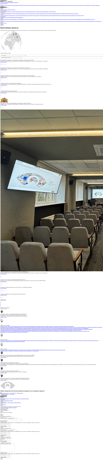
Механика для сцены (91, 19)
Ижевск (22, 5)
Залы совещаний (3, 13)
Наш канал (12, 394)
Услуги (5, 2)
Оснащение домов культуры (44, 13)
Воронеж (10, 5)
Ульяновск (94, 5)
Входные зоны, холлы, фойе (73, 13)
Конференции (3, 17)
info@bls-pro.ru (4, 393)
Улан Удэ (90, 5)
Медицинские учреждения (27, 15)
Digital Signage (58, 21)
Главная (1, 24)
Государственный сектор (37, 15)
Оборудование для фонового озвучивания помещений (10, 21)
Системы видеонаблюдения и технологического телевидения (61, 19)
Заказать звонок (3, 402)
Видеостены (8, 19)
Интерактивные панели (32, 19)
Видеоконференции (19, 17)
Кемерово (34, 5)
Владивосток (6, 5)
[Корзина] (7, 7)
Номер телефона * (3, 418)
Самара (66, 5)
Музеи (51, 13)
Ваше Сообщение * (4, 420)
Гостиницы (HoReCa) (4, 15)
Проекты (8, 2)
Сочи (79, 5)
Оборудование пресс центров (33, 13)
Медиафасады (3, 19)
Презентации (13, 17)
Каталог (2, 2)
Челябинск (2, 6)
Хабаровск (98, 5)
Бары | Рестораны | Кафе (79, 15)
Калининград (29, 5)
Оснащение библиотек (56, 13)
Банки (73, 15)
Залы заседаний (16, 13)
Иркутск (25, 5)
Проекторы (75, 19)
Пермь (63, 5)
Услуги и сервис (12, 398)
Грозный (13, 5)
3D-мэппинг (53, 21)
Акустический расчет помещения (45, 21)
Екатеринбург (10, 1)
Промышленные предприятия (47, 15)
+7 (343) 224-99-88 (3, 3)
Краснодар (38, 5)
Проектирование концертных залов (19, 11)
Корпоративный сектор (57, 15)
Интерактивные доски (14, 19)
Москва (46, 5)
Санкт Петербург (71, 5)
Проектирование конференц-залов (6, 11)
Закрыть (1, 436)
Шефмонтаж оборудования (82, 19)
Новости (2, 400)
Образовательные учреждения (14, 15)
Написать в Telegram (5, 394)
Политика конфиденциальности (11, 407)
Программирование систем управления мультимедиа (84, 21)
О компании (12, 2)
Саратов (76, 5)
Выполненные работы (4, 398)
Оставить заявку (3, 395)
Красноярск (42, 5)
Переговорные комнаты (23, 13)
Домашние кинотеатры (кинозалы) (43, 19)
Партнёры (11, 400)
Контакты (16, 2)
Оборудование (17, 398)
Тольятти (81, 5)
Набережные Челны (51, 5)
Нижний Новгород (58, 5)
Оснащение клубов (64, 13)
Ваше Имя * (2, 417)
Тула (84, 5)
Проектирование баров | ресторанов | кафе (34, 11)
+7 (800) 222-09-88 (19, 393)
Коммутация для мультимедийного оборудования (29, 21)
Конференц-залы (10, 13)
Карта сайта (2, 407)
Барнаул (2, 5)
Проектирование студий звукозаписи (49, 11)
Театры (21, 15)
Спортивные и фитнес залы (67, 15)
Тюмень (86, 5)
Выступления (8, 17)
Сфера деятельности (5, 57)
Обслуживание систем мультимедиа (68, 21)
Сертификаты (6, 400)
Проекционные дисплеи (23, 19)
